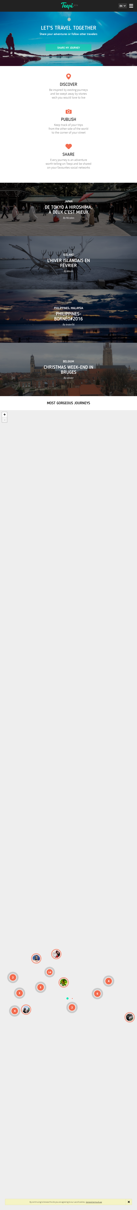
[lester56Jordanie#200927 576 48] (63, 982)
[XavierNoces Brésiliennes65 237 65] (26, 1009)
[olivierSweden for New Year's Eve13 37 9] (56, 954)
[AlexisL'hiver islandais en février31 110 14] (36, 958)
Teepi (68, 6)
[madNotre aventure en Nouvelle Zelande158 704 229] (129, 1017)
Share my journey (68, 47)
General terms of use (94, 1202)
